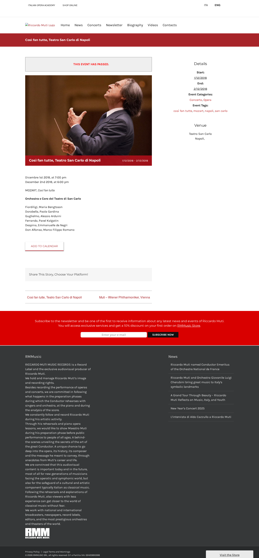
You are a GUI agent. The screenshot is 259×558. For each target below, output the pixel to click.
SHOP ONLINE (70, 5)
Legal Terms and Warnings (56, 551)
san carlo (221, 111)
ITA (206, 5)
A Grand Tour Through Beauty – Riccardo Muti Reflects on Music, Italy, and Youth (198, 397)
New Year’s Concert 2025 (188, 408)
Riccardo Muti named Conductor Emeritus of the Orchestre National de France (200, 367)
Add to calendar (44, 246)
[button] (182, 25)
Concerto (196, 100)
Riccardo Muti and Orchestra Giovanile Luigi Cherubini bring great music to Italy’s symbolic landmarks (201, 382)
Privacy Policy (32, 551)
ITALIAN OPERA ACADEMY (41, 5)
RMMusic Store (188, 325)
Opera (207, 100)
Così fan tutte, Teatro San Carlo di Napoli (54, 297)
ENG (218, 5)
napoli (209, 111)
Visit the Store (229, 555)
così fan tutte (182, 111)
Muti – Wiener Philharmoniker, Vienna (124, 297)
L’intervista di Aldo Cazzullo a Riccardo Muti (201, 417)
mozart (198, 111)
